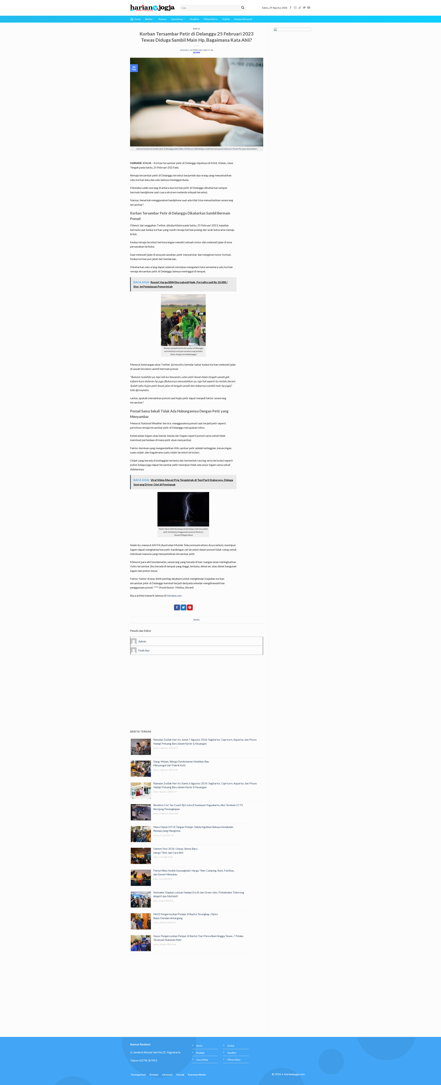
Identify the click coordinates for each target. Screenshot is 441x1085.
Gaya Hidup (177, 19)
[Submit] (243, 8)
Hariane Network (243, 19)
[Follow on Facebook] (290, 7)
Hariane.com (174, 595)
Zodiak (226, 19)
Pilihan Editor (211, 19)
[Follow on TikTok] (299, 7)
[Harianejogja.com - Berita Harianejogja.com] (152, 8)
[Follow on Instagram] (295, 7)
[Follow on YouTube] (308, 7)
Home (137, 19)
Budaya (162, 19)
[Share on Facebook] (177, 607)
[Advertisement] (196, 697)
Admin (196, 52)
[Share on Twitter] (183, 607)
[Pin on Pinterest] (190, 607)
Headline (194, 19)
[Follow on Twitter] (304, 7)
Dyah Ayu (144, 650)
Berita (148, 19)
